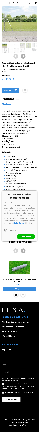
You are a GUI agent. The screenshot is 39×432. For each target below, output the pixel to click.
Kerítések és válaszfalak (17, 70)
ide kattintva (18, 223)
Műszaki (5, 70)
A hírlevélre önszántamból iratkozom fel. (19, 392)
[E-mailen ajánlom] (17, 99)
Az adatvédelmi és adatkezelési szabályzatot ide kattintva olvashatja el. (18, 379)
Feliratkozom (11, 399)
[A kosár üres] (35, 3)
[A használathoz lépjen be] (25, 90)
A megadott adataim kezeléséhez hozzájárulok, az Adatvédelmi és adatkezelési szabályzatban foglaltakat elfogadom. (18, 386)
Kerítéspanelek (7, 72)
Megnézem (19, 289)
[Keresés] (30, 3)
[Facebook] (19, 410)
